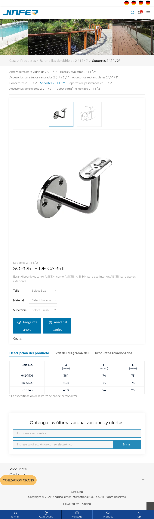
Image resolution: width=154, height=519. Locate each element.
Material (18, 300)
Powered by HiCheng (77, 504)
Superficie (19, 310)
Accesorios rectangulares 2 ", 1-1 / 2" (95, 77)
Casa (13, 61)
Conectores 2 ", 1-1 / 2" (23, 83)
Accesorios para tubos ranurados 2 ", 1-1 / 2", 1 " (39, 77)
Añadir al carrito (60, 325)
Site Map (77, 492)
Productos (28, 61)
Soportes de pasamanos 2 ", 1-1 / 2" (90, 83)
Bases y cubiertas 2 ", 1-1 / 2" (78, 72)
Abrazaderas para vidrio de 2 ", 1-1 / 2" (33, 72)
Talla (16, 290)
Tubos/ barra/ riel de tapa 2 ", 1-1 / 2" (78, 88)
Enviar (127, 444)
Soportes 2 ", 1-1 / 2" (106, 61)
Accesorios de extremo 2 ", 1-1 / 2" (30, 88)
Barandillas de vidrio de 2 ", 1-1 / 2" (64, 61)
